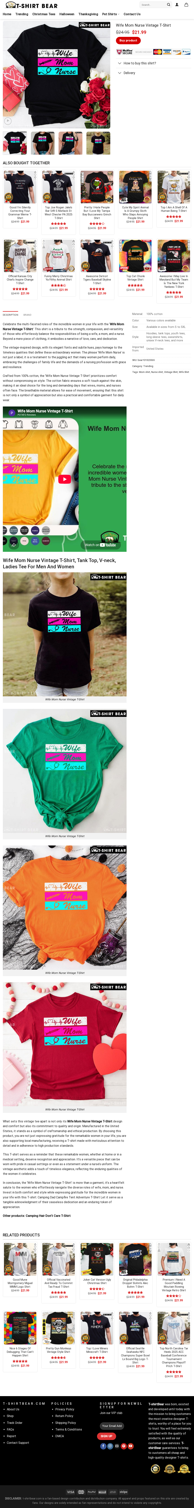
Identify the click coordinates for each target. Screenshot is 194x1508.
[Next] (103, 74)
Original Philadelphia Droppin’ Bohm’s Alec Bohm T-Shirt (135, 1283)
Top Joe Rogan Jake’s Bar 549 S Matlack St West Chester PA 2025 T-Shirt (58, 213)
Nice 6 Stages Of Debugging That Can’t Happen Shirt (20, 1352)
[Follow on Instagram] (110, 1446)
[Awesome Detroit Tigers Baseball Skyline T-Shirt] (97, 256)
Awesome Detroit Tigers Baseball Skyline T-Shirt (97, 280)
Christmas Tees (43, 14)
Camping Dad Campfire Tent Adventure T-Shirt (69, 1197)
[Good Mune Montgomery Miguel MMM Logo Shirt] (20, 1259)
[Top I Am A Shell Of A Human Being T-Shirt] (174, 187)
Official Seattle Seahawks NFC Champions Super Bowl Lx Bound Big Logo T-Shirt (135, 1355)
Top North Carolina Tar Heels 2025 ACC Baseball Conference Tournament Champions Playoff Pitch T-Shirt (174, 1357)
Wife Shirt (184, 372)
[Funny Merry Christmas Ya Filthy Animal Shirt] (58, 256)
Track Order (14, 1423)
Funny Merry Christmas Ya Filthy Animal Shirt (59, 278)
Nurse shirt (157, 372)
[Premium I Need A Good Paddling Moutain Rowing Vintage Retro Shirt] (174, 1259)
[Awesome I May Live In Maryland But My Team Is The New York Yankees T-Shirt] (174, 256)
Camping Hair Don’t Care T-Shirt (48, 1216)
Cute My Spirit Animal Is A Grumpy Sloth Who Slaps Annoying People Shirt (135, 213)
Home (7, 14)
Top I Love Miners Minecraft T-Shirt (97, 1350)
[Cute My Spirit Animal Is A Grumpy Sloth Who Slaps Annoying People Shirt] (135, 187)
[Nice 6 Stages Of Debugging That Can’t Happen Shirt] (20, 1328)
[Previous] (9, 74)
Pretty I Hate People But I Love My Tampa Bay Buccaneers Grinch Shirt (97, 213)
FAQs (10, 1429)
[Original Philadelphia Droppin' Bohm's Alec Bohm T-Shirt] (135, 1259)
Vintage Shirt (171, 372)
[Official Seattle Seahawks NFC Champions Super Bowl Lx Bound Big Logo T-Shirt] (135, 1328)
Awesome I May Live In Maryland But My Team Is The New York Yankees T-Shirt (174, 282)
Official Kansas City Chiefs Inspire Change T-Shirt (20, 280)
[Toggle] (119, 64)
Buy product (128, 40)
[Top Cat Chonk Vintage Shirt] (135, 256)
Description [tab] (10, 314)
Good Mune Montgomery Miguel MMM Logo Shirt (20, 1283)
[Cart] (186, 4)
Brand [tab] (27, 314)
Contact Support (18, 1443)
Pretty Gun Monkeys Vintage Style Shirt (58, 1350)
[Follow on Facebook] (103, 1446)
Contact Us (132, 14)
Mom (109, 352)
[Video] (8, 121)
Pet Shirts (109, 14)
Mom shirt (144, 372)
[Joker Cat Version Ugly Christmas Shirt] (97, 1259)
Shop (10, 1416)
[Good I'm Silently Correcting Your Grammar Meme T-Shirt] (20, 187)
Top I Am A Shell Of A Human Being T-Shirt (173, 209)
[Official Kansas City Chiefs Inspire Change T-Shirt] (20, 256)
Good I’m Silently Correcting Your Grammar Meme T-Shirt (20, 213)
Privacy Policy (64, 1409)
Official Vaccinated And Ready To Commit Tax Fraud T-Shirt (59, 1283)
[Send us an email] (117, 1446)
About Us (13, 1409)
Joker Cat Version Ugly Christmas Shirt (97, 1281)
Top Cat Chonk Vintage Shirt (135, 278)
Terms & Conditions (68, 1429)
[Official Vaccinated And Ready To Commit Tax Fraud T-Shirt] (58, 1259)
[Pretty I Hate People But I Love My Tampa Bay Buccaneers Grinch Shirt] (97, 187)
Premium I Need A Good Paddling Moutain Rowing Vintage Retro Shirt (174, 1285)
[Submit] (168, 5)
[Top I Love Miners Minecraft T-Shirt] (97, 1328)
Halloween (66, 14)
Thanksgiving (88, 14)
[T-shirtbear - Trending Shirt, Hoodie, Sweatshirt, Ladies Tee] (31, 4)
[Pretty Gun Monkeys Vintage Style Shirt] (58, 1328)
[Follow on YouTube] (131, 1446)
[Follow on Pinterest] (124, 1446)
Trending (21, 14)
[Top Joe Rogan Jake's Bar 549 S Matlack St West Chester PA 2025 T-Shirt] (58, 187)
